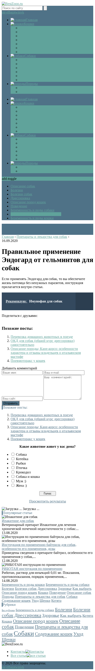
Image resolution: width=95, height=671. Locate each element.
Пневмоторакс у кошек (28, 361)
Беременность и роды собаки (41, 80)
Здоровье (26, 36)
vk (22, 12)
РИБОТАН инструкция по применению (32, 569)
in (19, 12)
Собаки (72, 596)
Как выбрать (28, 44)
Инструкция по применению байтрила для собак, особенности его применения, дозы (39, 547)
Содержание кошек (33, 48)
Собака (21, 454)
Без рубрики (8, 610)
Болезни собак (30, 72)
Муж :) (21, 481)
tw (16, 12)
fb (9, 12)
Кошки (43, 592)
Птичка (21, 468)
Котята (24, 28)
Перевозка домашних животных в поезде (42, 337)
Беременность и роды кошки (41, 52)
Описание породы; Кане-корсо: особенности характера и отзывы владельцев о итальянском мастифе (46, 353)
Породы (8, 596)
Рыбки (21, 463)
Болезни (25, 32)
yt (6, 12)
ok (3, 12)
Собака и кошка (28, 477)
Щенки (24, 60)
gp (12, 12)
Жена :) (21, 485)
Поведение (27, 40)
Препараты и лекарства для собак (44, 76)
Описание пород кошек (37, 88)
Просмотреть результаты (47, 501)
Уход (23, 64)
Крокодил (23, 472)
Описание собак (31, 92)
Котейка (22, 459)
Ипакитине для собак (18, 521)
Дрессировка (29, 68)
